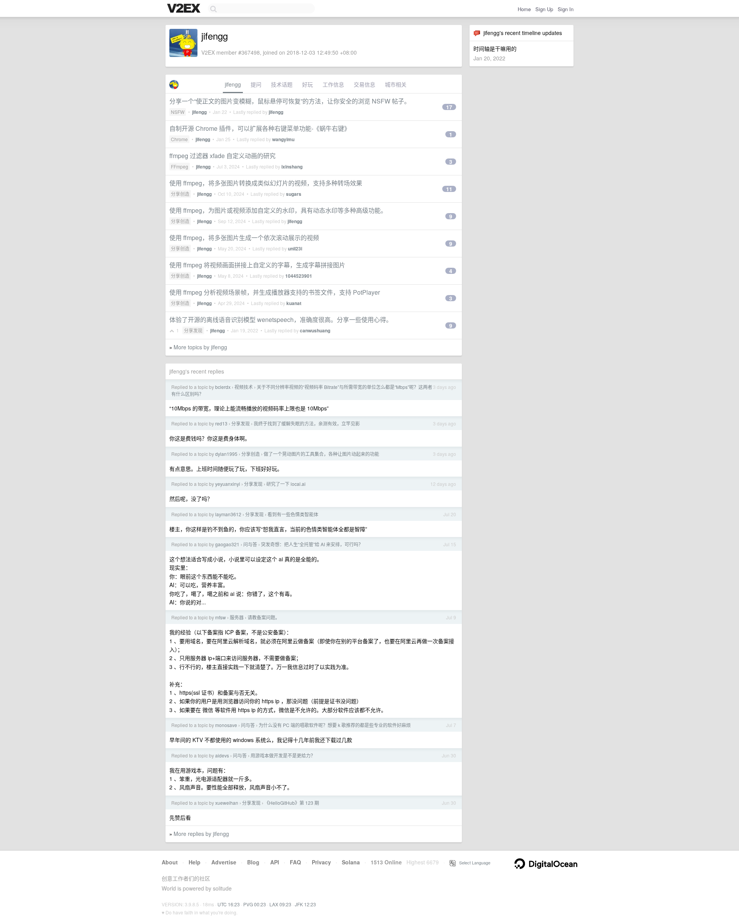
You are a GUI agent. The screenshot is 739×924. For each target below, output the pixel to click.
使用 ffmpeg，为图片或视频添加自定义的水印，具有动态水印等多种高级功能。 (278, 210)
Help (195, 862)
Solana (351, 862)
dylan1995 (226, 453)
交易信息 (364, 84)
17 (449, 107)
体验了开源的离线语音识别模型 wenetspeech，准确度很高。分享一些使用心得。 (280, 319)
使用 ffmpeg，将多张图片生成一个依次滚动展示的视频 (244, 237)
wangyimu (283, 139)
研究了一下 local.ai (286, 483)
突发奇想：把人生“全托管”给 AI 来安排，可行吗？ (312, 544)
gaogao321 (227, 544)
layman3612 (228, 514)
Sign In (565, 9)
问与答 (250, 544)
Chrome (179, 139)
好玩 (307, 84)
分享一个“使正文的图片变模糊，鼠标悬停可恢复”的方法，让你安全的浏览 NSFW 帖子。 (289, 101)
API (274, 862)
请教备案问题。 (263, 617)
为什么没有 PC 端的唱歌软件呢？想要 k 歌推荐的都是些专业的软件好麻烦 (335, 725)
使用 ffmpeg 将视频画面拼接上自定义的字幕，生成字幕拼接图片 (257, 264)
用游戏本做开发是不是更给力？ (283, 755)
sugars (293, 193)
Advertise (223, 862)
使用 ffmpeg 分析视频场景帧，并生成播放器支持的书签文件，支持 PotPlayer (274, 292)
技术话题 (282, 84)
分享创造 (180, 193)
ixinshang (292, 166)
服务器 (237, 617)
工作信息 (333, 84)
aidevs (222, 755)
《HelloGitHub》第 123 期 (291, 802)
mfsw (220, 617)
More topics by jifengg (200, 347)
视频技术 (243, 387)
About (170, 862)
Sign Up (544, 9)
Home (524, 9)
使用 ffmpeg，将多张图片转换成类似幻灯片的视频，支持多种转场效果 (265, 182)
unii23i (295, 248)
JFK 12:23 (305, 904)
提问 (256, 84)
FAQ (295, 862)
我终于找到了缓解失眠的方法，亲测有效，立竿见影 (307, 423)
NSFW (177, 111)
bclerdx (223, 387)
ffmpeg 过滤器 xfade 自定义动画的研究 (222, 155)
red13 (221, 423)
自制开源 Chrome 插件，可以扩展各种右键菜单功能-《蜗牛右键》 (259, 128)
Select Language (473, 862)
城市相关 (395, 84)
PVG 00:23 (254, 904)
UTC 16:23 (228, 904)
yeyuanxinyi (227, 483)
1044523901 (298, 275)
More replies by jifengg (201, 833)
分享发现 (193, 330)
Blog (253, 862)
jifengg (233, 84)
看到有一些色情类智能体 (293, 514)
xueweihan (226, 802)
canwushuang (315, 330)
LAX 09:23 (280, 904)
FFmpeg (179, 166)
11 (449, 189)
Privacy (321, 862)
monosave (226, 725)
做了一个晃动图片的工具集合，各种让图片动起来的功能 (321, 453)
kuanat (293, 303)
